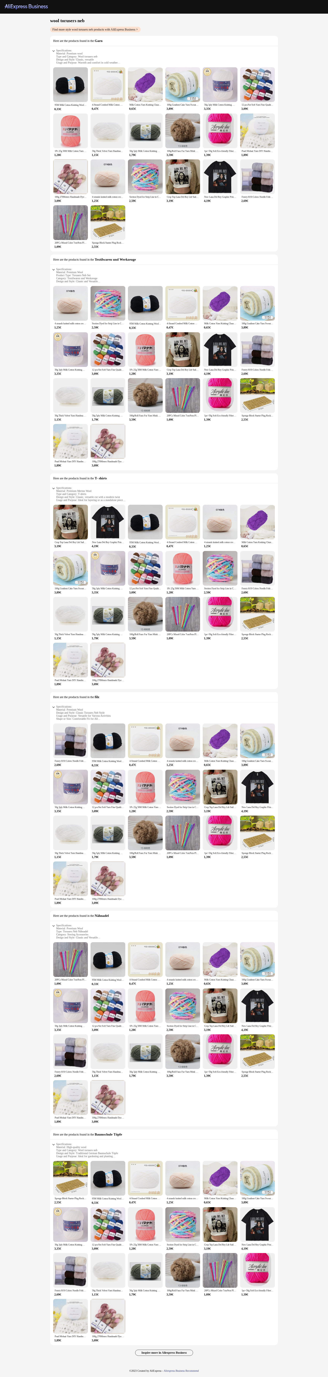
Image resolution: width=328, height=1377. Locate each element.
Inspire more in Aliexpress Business (164, 1352)
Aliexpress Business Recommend (181, 1370)
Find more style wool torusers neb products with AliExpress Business (93, 29)
